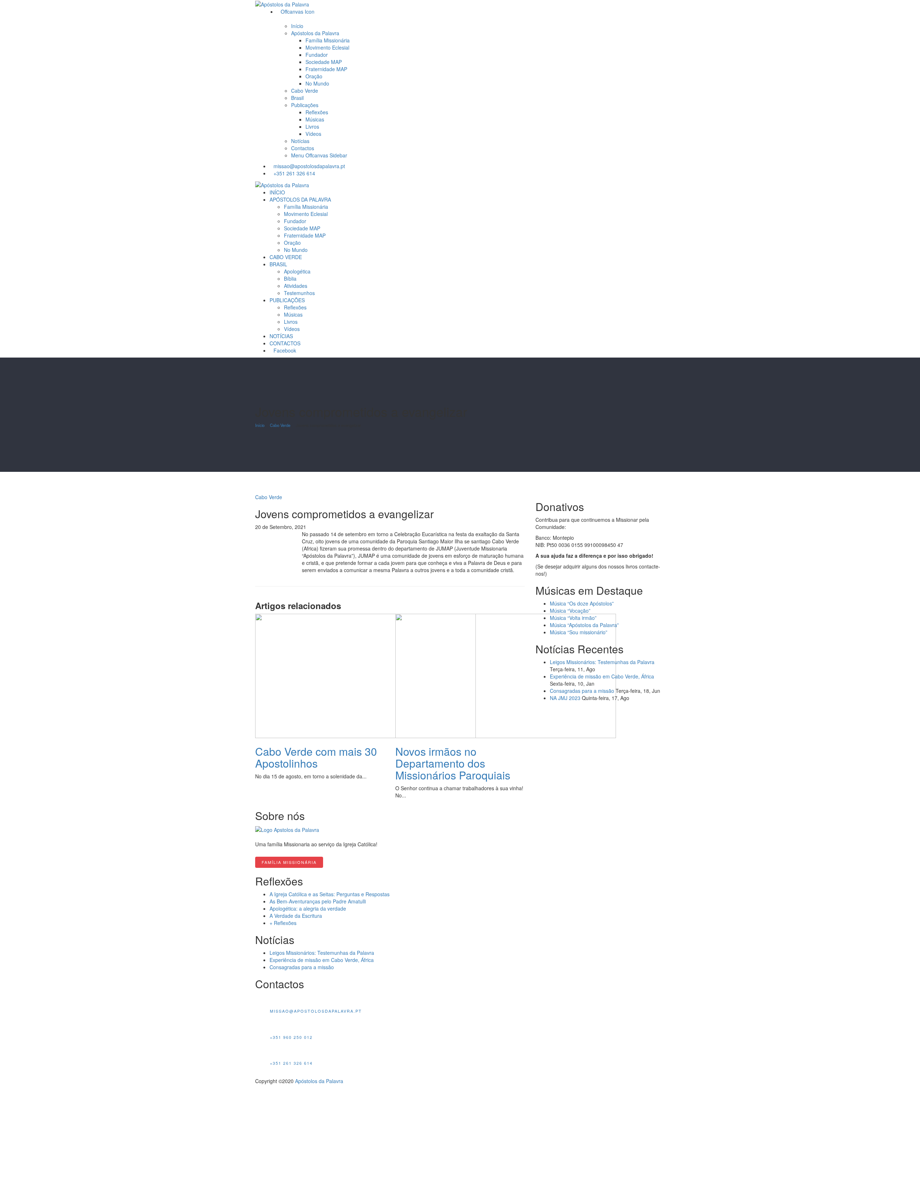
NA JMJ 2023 (565, 697)
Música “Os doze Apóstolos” (582, 603)
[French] (635, 165)
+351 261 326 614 (294, 173)
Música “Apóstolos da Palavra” (584, 625)
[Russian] (652, 165)
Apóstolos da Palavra (319, 1081)
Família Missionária (289, 862)
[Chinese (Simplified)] (661, 165)
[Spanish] (618, 165)
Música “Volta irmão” (573, 617)
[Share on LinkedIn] (269, 534)
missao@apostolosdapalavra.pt (309, 166)
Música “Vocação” (570, 610)
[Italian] (626, 165)
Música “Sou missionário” (578, 632)
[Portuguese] (600, 165)
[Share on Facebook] (257, 534)
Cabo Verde (280, 425)
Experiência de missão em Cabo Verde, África (602, 676)
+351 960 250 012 (291, 1037)
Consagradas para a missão (582, 690)
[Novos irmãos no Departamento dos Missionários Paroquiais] (505, 675)
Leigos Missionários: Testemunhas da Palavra (602, 662)
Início (259, 425)
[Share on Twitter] (261, 534)
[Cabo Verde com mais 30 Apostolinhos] (365, 675)
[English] (609, 165)
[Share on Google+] (265, 534)
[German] (644, 165)
